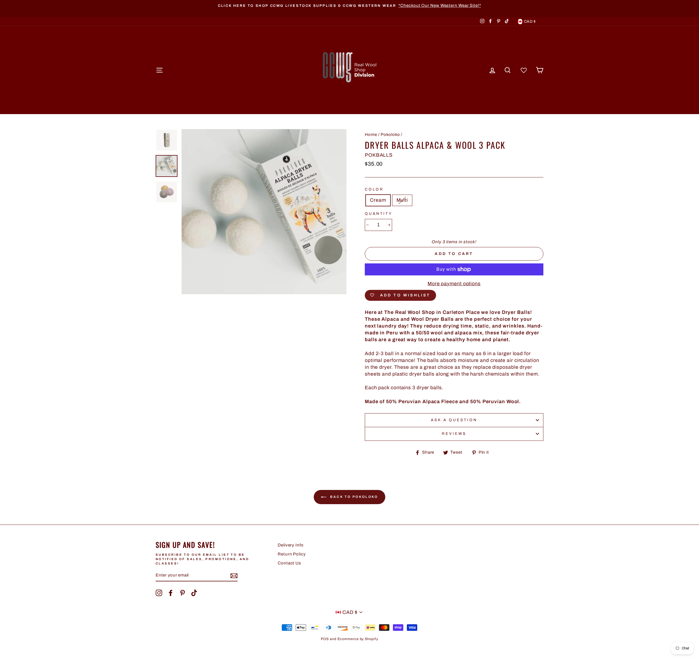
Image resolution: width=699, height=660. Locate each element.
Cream (378, 200)
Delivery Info (291, 545)
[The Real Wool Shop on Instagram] (159, 593)
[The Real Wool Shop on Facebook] (170, 593)
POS (325, 639)
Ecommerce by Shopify (357, 639)
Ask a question (454, 420)
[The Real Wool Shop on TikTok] (194, 593)
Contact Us (289, 563)
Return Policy (292, 554)
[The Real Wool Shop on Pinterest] (182, 593)
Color (374, 189)
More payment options (454, 283)
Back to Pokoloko (353, 497)
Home (371, 134)
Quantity (378, 214)
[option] (349, 5)
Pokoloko (390, 134)
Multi (402, 200)
